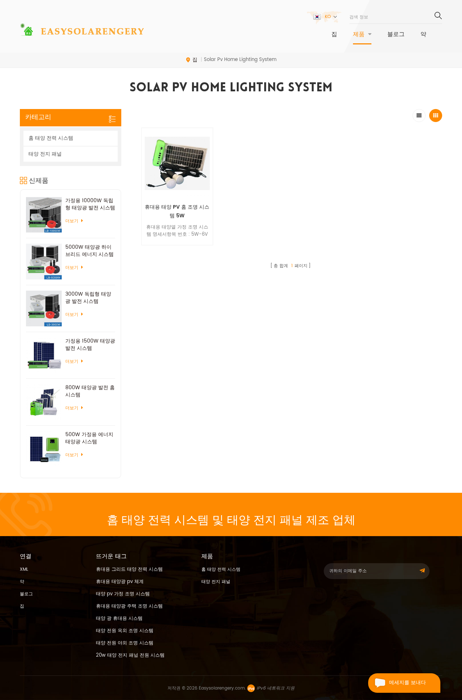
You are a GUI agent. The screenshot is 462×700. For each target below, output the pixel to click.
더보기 (177, 249)
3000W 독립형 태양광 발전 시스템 (88, 298)
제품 (359, 35)
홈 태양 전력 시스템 (51, 138)
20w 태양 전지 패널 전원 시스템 (130, 655)
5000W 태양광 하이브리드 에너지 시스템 (89, 251)
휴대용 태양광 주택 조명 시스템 (129, 606)
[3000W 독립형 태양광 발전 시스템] (44, 308)
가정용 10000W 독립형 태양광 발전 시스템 (90, 204)
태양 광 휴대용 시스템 (119, 618)
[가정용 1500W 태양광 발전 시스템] (44, 355)
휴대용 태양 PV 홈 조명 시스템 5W (177, 211)
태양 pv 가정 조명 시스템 (123, 594)
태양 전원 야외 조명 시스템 (124, 643)
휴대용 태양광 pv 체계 (120, 582)
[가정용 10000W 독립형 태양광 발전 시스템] (44, 215)
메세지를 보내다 (407, 683)
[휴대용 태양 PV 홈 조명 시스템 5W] (177, 163)
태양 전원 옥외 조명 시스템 (124, 631)
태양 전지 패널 (45, 154)
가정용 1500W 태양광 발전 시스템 (90, 345)
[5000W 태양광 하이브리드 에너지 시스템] (44, 261)
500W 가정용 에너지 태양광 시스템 (89, 438)
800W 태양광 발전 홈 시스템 (90, 391)
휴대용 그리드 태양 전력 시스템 (129, 569)
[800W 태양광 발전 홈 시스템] (44, 402)
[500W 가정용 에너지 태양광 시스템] (44, 449)
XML (24, 569)
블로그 (396, 35)
